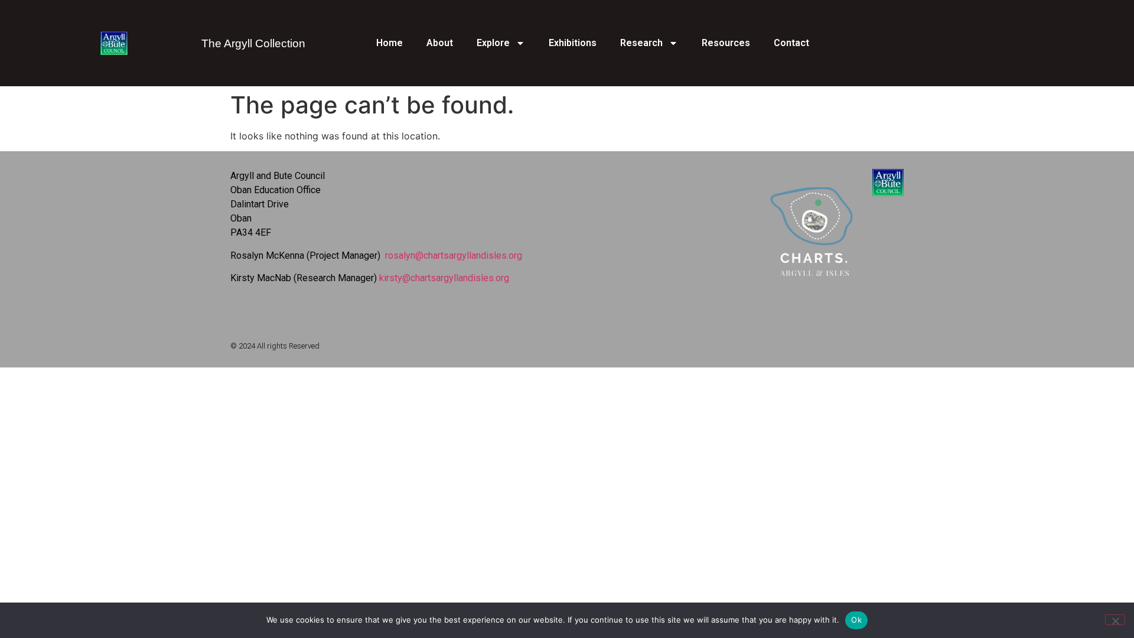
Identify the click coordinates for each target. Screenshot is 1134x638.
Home (389, 42)
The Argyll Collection (253, 43)
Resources (726, 42)
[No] (1115, 619)
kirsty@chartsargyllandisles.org (444, 278)
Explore (493, 42)
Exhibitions (573, 42)
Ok (856, 619)
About (439, 42)
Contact (791, 42)
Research (641, 42)
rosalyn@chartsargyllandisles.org (453, 255)
